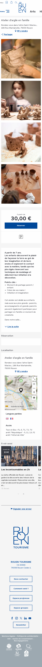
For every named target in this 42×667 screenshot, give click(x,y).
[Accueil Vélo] (26, 653)
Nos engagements (21, 641)
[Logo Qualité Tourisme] (28, 647)
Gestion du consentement (22, 639)
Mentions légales (8, 636)
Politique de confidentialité (27, 636)
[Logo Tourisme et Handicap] (17, 653)
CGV (8, 639)
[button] (16, 2)
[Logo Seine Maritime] (19, 647)
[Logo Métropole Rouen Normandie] (9, 647)
